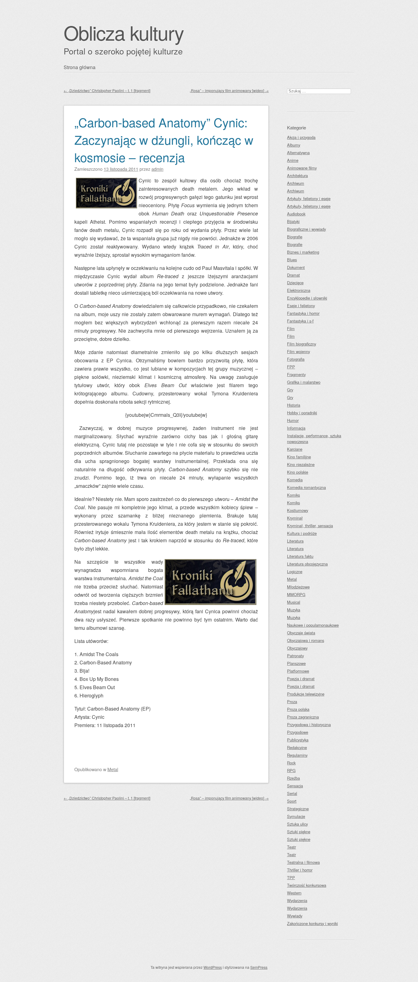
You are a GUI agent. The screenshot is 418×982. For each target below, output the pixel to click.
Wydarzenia (297, 900)
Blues (292, 260)
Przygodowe (297, 732)
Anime (292, 160)
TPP (291, 877)
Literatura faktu (300, 556)
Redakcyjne (297, 747)
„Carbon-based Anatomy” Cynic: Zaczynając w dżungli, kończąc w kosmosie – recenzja (163, 139)
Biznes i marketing (303, 252)
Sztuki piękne (298, 832)
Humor (293, 420)
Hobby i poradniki (302, 413)
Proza (292, 701)
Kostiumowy (297, 510)
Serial (292, 793)
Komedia (295, 480)
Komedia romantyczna (306, 487)
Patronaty (295, 656)
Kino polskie (297, 472)
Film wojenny (298, 351)
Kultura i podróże (302, 533)
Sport (292, 801)
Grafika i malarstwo (303, 382)
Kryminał (295, 518)
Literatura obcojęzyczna (307, 564)
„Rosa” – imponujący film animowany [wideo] (229, 90)
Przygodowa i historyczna (309, 724)
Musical (293, 602)
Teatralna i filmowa (303, 862)
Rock (291, 763)
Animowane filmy (302, 168)
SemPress (258, 967)
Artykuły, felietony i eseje (308, 198)
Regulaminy (297, 755)
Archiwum (295, 183)
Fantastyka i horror (303, 313)
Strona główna (79, 67)
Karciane (294, 449)
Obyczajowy (297, 648)
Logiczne (294, 571)
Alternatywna (298, 152)
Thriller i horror (299, 870)
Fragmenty (296, 374)
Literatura (295, 541)
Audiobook (296, 214)
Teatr (291, 847)
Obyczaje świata (301, 633)
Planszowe (296, 663)
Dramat (293, 275)
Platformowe (298, 671)
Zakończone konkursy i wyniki (312, 923)
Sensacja (295, 786)
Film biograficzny (301, 344)
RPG (291, 770)
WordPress (212, 967)
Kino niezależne (301, 464)
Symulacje (296, 816)
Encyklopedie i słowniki (307, 298)
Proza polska (298, 709)
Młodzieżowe (298, 587)
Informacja (296, 428)
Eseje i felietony (301, 305)
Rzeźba (293, 778)
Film (291, 328)
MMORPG (296, 594)
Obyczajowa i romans (305, 640)
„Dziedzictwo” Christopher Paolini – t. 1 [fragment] (107, 90)
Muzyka (293, 610)
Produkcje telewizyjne (305, 694)
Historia (293, 405)
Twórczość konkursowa (306, 885)
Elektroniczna (298, 290)
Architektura (297, 175)
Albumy (293, 145)
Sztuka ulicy (297, 824)
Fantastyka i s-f (300, 321)
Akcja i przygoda (301, 137)
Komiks (293, 495)
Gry (290, 390)
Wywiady (294, 916)
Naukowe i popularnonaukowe (313, 625)
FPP (291, 367)
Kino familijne (299, 457)
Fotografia (295, 359)
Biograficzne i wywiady (306, 229)
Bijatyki (293, 221)
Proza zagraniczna (303, 717)
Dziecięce (295, 283)
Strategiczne (298, 809)
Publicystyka (297, 740)
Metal (112, 769)
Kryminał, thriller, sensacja (310, 525)
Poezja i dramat (301, 678)
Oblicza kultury (124, 32)
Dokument (296, 267)
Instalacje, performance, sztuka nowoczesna (314, 438)
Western (294, 893)
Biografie (294, 237)
